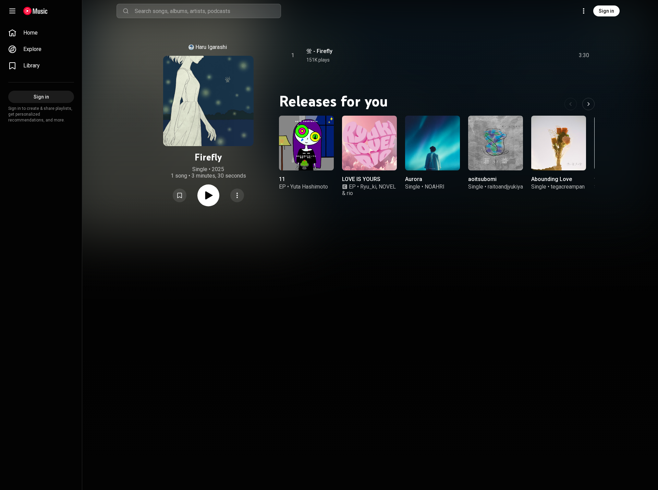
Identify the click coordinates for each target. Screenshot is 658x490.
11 (282, 179)
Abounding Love (551, 179)
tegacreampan (568, 186)
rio (350, 193)
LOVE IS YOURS (361, 179)
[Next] (588, 104)
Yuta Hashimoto (309, 186)
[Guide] (12, 11)
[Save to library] (179, 195)
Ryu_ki (368, 186)
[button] (179, 195)
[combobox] (208, 11)
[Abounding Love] (558, 143)
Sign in (606, 11)
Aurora (413, 179)
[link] (41, 33)
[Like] (532, 55)
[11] (306, 143)
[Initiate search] (125, 10)
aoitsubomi (482, 179)
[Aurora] (432, 143)
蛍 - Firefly (319, 51)
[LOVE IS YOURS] (369, 143)
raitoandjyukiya (505, 186)
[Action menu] (237, 195)
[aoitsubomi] (495, 143)
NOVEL (387, 186)
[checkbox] (584, 55)
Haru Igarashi (211, 47)
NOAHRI (434, 186)
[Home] (35, 11)
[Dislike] (545, 55)
